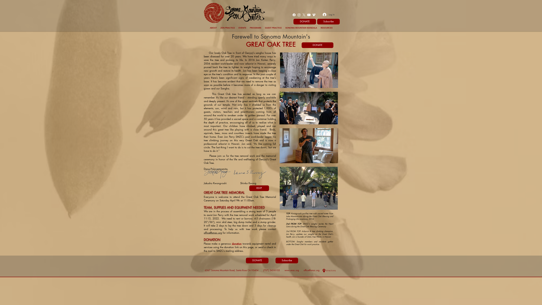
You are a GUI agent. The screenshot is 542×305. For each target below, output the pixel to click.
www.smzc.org (292, 270)
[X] (304, 15)
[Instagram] (299, 15)
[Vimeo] (314, 15)
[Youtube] (309, 15)
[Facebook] (294, 15)
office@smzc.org (213, 232)
